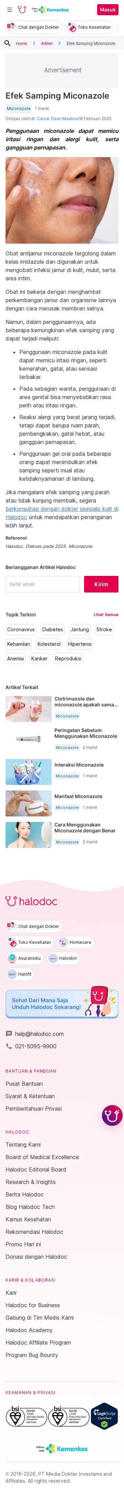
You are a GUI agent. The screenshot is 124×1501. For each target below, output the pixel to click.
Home (21, 43)
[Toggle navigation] (10, 9)
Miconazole (19, 108)
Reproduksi (68, 658)
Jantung (80, 629)
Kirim (101, 584)
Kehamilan (18, 644)
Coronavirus (21, 629)
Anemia (15, 658)
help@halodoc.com (35, 1033)
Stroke (104, 629)
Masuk (108, 9)
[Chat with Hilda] (112, 1115)
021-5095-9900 (31, 1046)
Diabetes (52, 629)
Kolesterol (49, 644)
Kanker (39, 658)
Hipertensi (80, 644)
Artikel (47, 43)
